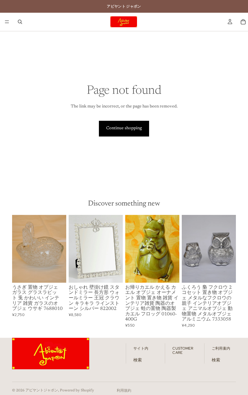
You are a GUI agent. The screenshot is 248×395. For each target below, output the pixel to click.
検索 (137, 360)
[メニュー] (7, 22)
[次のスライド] (59, 248)
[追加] (56, 273)
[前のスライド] (18, 248)
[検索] (20, 21)
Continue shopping (124, 128)
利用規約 (124, 391)
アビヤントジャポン (41, 390)
